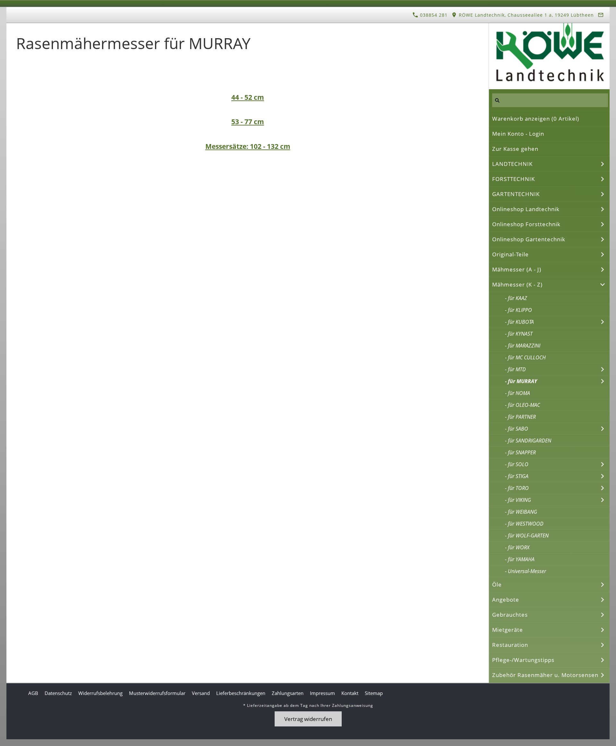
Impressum (322, 693)
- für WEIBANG (521, 511)
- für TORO (517, 488)
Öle (497, 584)
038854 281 (433, 15)
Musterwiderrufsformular (157, 693)
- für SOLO (516, 464)
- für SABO (516, 428)
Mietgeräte (507, 629)
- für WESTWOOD (524, 523)
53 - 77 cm (247, 121)
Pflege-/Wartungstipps (523, 660)
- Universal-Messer (525, 571)
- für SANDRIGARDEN (528, 440)
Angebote (505, 599)
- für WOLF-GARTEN (527, 535)
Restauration (510, 644)
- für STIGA (516, 476)
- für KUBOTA (519, 321)
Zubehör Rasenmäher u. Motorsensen (545, 675)
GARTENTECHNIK (516, 194)
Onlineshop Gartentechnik (528, 239)
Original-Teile (510, 254)
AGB (33, 693)
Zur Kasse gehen (515, 148)
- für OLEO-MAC (522, 404)
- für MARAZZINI (522, 345)
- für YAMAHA (520, 559)
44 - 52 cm (247, 97)
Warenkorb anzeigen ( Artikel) (535, 118)
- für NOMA (517, 393)
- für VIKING (518, 499)
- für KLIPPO (518, 309)
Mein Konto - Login (518, 133)
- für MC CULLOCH (525, 357)
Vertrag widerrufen (308, 719)
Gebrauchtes (510, 614)
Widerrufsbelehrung (100, 693)
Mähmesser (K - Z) (517, 284)
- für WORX (517, 547)
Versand (201, 693)
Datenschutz (58, 693)
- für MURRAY (521, 381)
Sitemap (374, 693)
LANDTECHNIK (512, 163)
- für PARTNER (520, 416)
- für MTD (515, 369)
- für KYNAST (519, 333)
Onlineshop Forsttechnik (526, 224)
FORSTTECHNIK (513, 179)
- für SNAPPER (520, 452)
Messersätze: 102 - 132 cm (247, 146)
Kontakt (349, 693)
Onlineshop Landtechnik (526, 209)
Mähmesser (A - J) (516, 269)
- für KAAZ (516, 298)
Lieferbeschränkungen (240, 693)
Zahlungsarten (288, 693)
